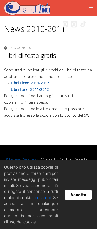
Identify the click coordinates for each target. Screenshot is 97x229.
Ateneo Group (21, 159)
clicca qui (42, 197)
